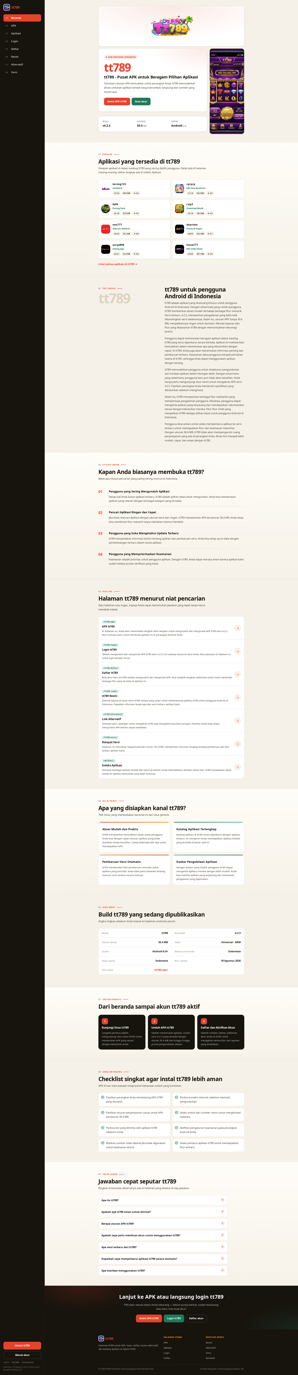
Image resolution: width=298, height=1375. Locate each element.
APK (11, 25)
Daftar (12, 49)
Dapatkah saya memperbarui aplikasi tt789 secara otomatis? (139, 1259)
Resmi (12, 56)
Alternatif (14, 64)
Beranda (13, 18)
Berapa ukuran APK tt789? (118, 1223)
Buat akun (141, 101)
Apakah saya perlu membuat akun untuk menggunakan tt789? (141, 1235)
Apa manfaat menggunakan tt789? (123, 1270)
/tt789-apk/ (161, 970)
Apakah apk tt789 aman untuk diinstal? (126, 1212)
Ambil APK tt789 (117, 101)
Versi (11, 72)
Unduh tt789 (22, 1345)
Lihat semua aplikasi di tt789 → (117, 264)
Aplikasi (13, 33)
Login (12, 41)
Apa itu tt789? (110, 1200)
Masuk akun (22, 1355)
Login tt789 (174, 1318)
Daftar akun (196, 1318)
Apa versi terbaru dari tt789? (119, 1247)
